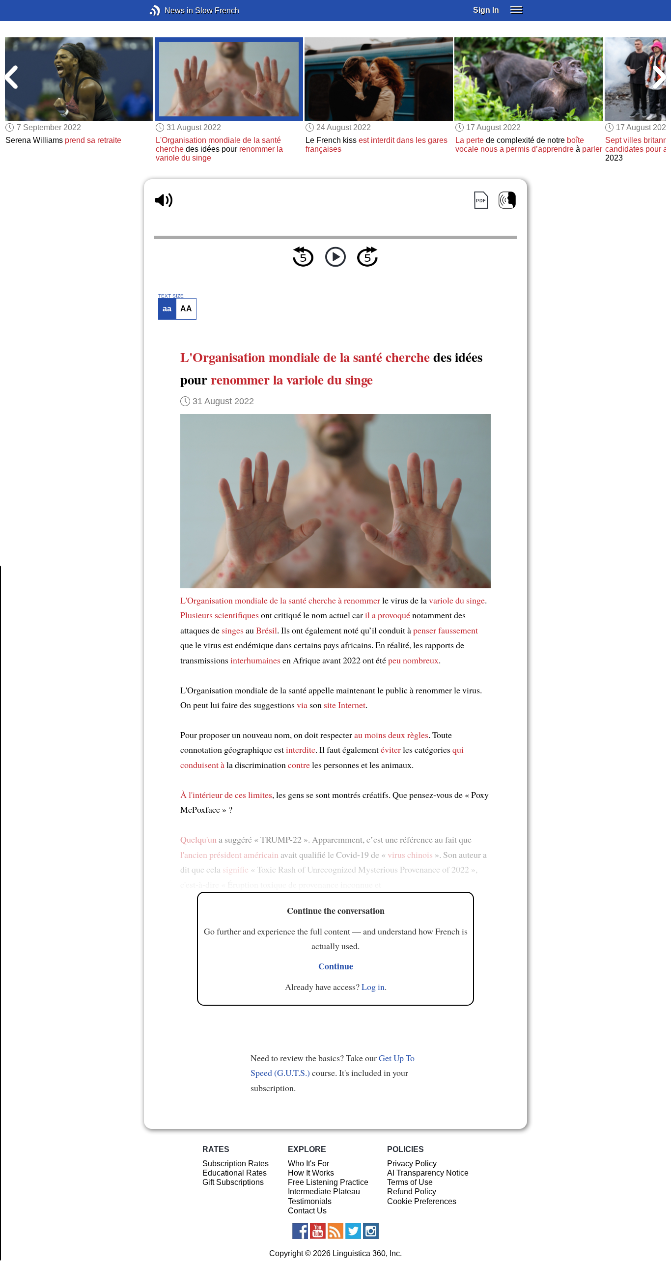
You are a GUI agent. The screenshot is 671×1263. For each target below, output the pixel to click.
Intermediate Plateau (324, 1191)
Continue (335, 966)
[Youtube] (318, 1231)
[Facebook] (300, 1231)
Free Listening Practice (328, 1182)
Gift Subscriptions (233, 1182)
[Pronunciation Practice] (507, 200)
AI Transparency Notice (428, 1173)
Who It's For (308, 1163)
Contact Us (307, 1211)
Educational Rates (234, 1173)
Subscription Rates (235, 1163)
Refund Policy (411, 1191)
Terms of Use (410, 1182)
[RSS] (335, 1231)
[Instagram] (371, 1231)
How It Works (311, 1173)
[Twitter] (353, 1231)
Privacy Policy (412, 1163)
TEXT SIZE (171, 296)
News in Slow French (170, 10)
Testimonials (310, 1201)
